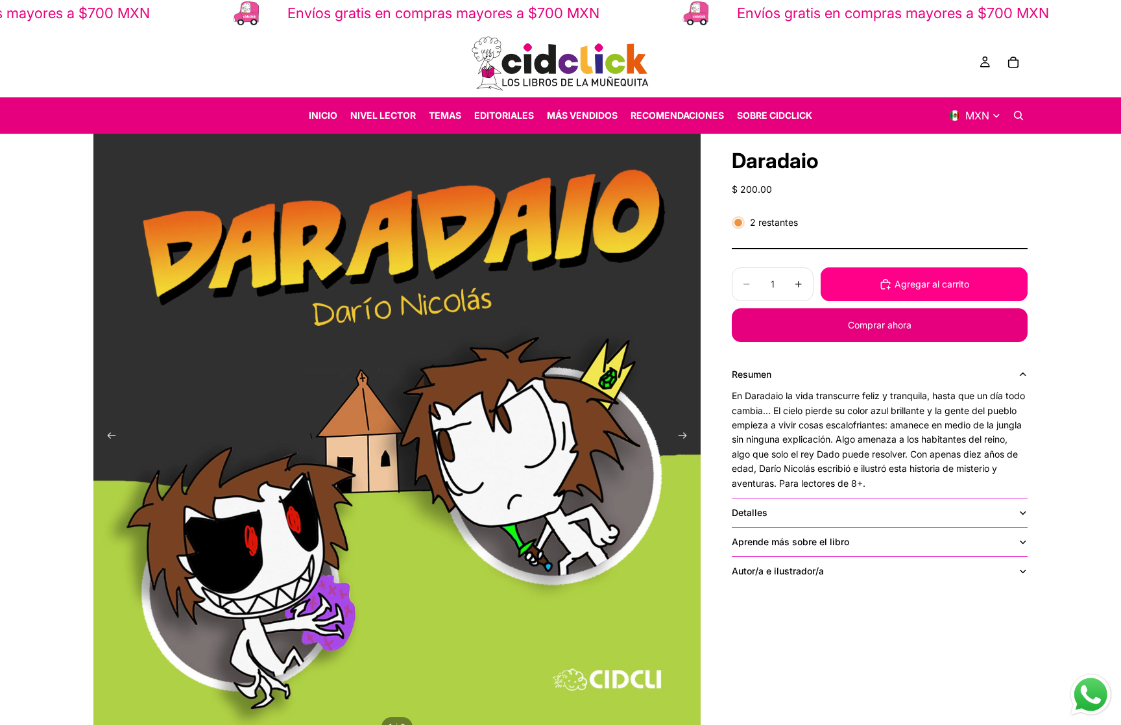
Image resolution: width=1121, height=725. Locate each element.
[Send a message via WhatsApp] (1091, 695)
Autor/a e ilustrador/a (778, 570)
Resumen (751, 374)
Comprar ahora (879, 324)
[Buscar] (1018, 115)
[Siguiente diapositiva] (686, 437)
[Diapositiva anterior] (107, 437)
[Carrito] (1013, 62)
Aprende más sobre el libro (790, 541)
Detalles (749, 512)
